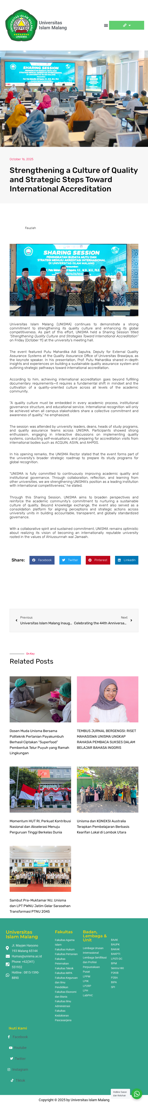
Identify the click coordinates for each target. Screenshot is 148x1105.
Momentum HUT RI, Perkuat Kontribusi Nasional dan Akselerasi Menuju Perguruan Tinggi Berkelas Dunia (40, 826)
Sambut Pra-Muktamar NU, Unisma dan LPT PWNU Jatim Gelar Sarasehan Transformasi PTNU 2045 (40, 906)
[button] (106, 25)
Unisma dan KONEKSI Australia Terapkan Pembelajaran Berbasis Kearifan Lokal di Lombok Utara (103, 826)
